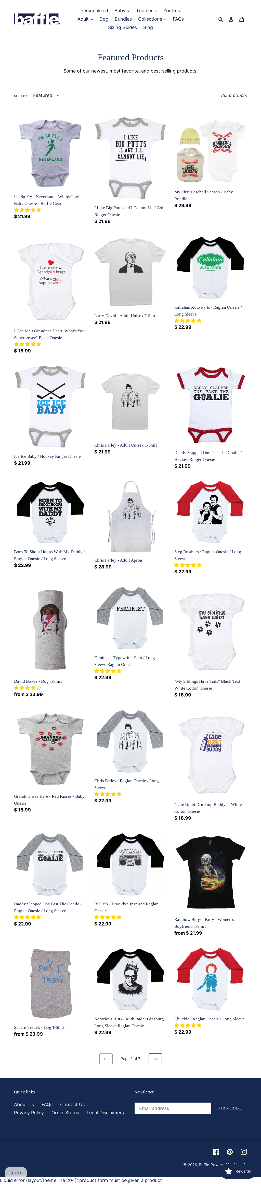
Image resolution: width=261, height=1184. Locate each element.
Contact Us (72, 1104)
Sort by (20, 96)
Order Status (65, 1112)
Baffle (204, 1164)
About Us (24, 1104)
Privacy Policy (29, 1112)
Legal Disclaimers (105, 1112)
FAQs (47, 1104)
